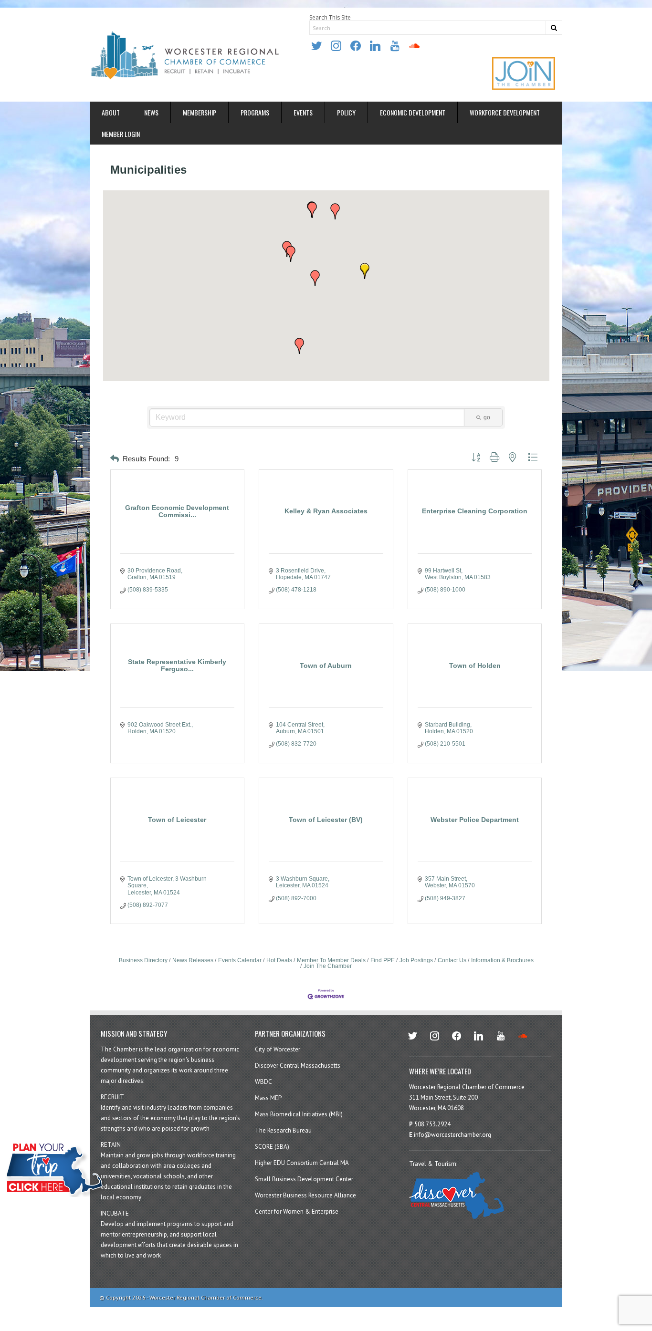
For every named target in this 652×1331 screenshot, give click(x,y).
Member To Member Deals (331, 960)
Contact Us (452, 960)
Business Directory (143, 960)
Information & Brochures (502, 960)
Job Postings (416, 960)
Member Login (121, 134)
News (151, 112)
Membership (199, 112)
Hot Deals (279, 960)
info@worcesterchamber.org (452, 1135)
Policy (346, 112)
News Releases (192, 960)
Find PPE (382, 960)
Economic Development (412, 112)
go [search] (487, 417)
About (111, 112)
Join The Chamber (328, 966)
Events (303, 112)
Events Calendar (240, 960)
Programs (255, 112)
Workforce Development (505, 112)
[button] (312, 210)
